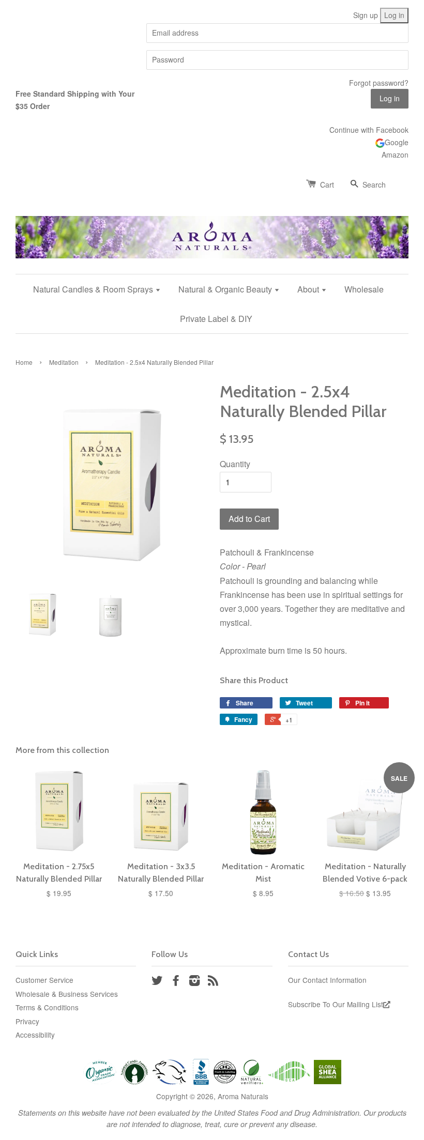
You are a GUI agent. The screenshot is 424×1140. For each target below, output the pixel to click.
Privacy (27, 1021)
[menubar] (212, 304)
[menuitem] (101, 289)
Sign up (365, 15)
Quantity (235, 464)
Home (24, 362)
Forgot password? (378, 83)
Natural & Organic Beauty (226, 289)
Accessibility (35, 1034)
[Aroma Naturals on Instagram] (194, 982)
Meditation (64, 362)
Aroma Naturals (243, 1096)
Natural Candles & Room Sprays (94, 289)
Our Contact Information (327, 980)
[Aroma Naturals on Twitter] (157, 982)
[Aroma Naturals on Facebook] (175, 982)
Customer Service (44, 980)
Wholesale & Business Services (67, 994)
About (309, 289)
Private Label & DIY (216, 319)
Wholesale (364, 289)
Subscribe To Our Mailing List (335, 1004)
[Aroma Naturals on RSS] (213, 982)
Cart (327, 184)
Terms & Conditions (47, 1007)
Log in (394, 15)
